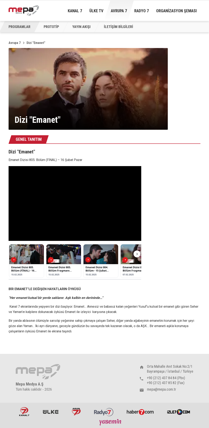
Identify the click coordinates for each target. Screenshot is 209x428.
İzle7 (178, 411)
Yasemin (110, 422)
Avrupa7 (76, 411)
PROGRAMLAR (19, 27)
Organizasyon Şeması (176, 10)
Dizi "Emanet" (36, 43)
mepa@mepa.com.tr (161, 389)
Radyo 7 (141, 10)
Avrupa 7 (119, 10)
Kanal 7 (75, 10)
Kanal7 (24, 411)
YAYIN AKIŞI (81, 27)
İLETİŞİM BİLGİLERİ (118, 27)
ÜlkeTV (50, 411)
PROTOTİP (51, 27)
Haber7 (140, 411)
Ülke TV (96, 10)
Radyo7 (103, 411)
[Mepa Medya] (24, 10)
